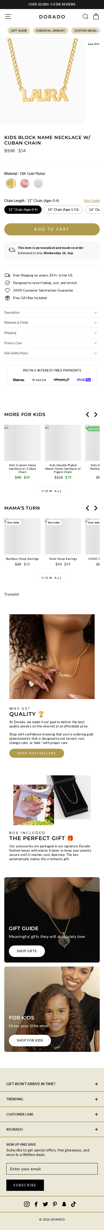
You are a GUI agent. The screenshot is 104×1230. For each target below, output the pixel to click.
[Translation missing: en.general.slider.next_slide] (96, 414)
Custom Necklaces (89, 30)
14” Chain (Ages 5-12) (63, 210)
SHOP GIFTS (27, 951)
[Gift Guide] (52, 920)
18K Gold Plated (11, 183)
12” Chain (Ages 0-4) (23, 210)
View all (52, 491)
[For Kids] (52, 1009)
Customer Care (19, 1114)
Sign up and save (21, 1144)
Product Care (13, 343)
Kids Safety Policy (16, 353)
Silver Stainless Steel (38, 183)
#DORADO (14, 1129)
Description (12, 312)
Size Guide (92, 200)
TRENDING (14, 1099)
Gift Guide (19, 30)
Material (24, 173)
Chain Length (31, 200)
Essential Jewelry (50, 30)
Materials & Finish (16, 322)
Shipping (10, 333)
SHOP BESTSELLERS (36, 753)
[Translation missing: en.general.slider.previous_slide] (88, 414)
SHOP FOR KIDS (30, 1040)
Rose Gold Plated (25, 183)
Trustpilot (11, 594)
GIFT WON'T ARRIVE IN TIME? (30, 1084)
